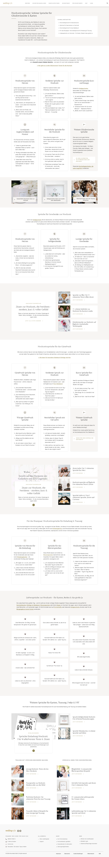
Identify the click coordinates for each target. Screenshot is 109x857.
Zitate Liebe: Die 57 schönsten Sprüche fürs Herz (78, 471)
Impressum (58, 853)
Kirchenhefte (58, 607)
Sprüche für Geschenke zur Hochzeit (69, 25)
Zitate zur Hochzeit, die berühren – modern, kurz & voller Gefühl (33, 311)
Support (42, 841)
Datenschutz (67, 853)
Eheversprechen (48, 555)
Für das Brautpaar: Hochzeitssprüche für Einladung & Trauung (76, 30)
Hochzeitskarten (21, 605)
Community (10, 844)
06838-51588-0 (11, 839)
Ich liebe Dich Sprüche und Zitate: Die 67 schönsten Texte (77, 785)
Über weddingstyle (44, 839)
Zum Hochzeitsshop (62, 839)
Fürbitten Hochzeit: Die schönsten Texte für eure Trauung (31, 799)
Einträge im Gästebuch (33, 605)
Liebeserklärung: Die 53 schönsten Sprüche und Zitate (77, 813)
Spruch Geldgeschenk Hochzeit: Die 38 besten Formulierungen (78, 719)
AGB (100, 853)
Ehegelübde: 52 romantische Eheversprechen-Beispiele (77, 771)
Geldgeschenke (83, 88)
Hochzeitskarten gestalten (63, 841)
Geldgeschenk (37, 220)
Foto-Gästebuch (58, 384)
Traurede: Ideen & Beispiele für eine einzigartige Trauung (31, 813)
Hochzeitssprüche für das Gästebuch (69, 28)
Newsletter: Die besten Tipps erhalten (17, 846)
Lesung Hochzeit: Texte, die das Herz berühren (31, 771)
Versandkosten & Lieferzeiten (64, 844)
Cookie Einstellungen (78, 853)
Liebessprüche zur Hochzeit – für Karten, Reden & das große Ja (76, 33)
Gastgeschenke (75, 607)
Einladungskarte (57, 528)
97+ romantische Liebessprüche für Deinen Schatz (77, 799)
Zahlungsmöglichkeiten (63, 846)
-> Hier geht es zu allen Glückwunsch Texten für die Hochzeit (54, 65)
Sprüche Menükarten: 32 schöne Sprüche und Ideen (78, 733)
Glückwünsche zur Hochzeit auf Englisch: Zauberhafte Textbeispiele (78, 326)
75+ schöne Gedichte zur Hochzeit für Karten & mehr (78, 312)
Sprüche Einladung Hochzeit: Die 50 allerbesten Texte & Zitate (33, 733)
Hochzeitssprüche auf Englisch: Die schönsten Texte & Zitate (78, 485)
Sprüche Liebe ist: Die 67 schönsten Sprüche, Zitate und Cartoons (78, 499)
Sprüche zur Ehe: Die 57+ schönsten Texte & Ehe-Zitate (78, 297)
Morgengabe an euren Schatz (25, 609)
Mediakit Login (84, 841)
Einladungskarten (22, 557)
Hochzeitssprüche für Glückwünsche (69, 22)
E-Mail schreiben (12, 841)
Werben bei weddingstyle (87, 838)
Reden (58, 605)
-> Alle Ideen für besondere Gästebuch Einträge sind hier (54, 357)
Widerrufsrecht (91, 853)
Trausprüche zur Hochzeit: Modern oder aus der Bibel (31, 785)
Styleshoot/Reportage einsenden (89, 843)
